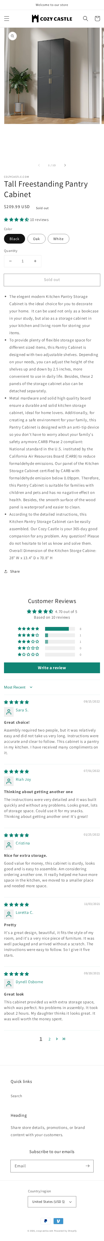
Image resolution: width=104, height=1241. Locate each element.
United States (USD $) (48, 1201)
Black (14, 238)
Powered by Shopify (65, 1230)
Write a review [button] (52, 668)
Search (16, 1095)
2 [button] (50, 1039)
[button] (7, 18)
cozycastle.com (44, 1230)
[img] (16, 702)
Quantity (10, 250)
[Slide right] (65, 165)
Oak (36, 238)
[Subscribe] (87, 1166)
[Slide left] (39, 165)
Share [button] (15, 571)
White (58, 238)
